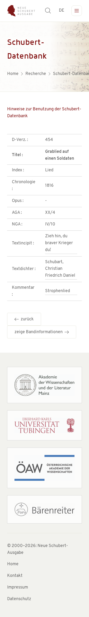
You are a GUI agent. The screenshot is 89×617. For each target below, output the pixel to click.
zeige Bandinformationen (39, 332)
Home (13, 564)
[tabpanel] (44, 57)
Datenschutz (19, 599)
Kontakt (15, 576)
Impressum (17, 587)
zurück (26, 319)
